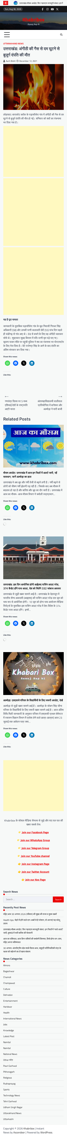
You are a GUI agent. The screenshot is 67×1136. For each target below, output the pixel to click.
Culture (6, 989)
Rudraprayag (9, 1083)
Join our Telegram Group (35, 848)
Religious (7, 1077)
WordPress (46, 1132)
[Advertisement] (33, 151)
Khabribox (33, 19)
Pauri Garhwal (10, 1066)
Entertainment (10, 1000)
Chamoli (7, 977)
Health (6, 1012)
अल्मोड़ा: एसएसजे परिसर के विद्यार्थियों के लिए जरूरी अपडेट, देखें (33, 700)
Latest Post (8, 1036)
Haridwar (7, 1006)
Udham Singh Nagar (12, 1107)
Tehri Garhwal (10, 1101)
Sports (6, 1089)
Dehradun (8, 995)
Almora (6, 965)
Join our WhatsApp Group (35, 840)
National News (10, 1054)
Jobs (5, 1024)
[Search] (61, 34)
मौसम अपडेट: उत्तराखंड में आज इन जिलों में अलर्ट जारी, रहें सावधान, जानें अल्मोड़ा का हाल (30, 474)
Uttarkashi (8, 1119)
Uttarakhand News (13, 43)
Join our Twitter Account (35, 872)
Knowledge (8, 1030)
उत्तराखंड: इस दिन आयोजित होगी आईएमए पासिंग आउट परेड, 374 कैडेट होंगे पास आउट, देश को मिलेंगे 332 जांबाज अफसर (32, 586)
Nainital (7, 1042)
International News (12, 1018)
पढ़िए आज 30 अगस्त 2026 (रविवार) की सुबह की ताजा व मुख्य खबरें (30, 914)
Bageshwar (8, 971)
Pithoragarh (9, 1071)
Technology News (11, 1095)
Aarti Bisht (11, 61)
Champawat (9, 983)
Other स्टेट (8, 1060)
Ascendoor (19, 1132)
